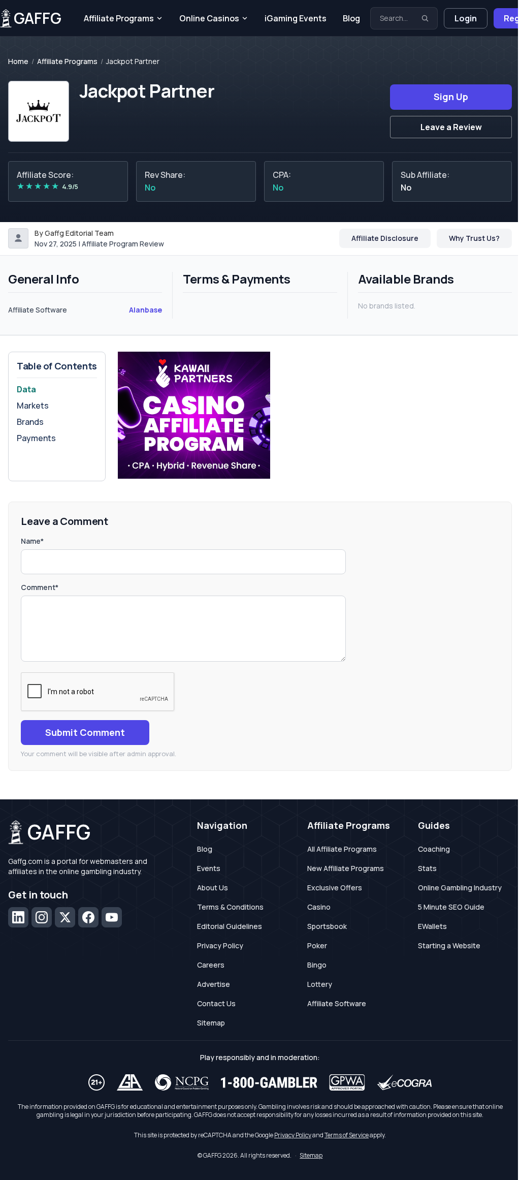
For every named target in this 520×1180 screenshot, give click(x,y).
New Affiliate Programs (345, 868)
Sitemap (211, 1023)
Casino (319, 907)
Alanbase (145, 310)
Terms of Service (346, 1135)
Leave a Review (451, 127)
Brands (30, 422)
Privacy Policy (220, 945)
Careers (210, 965)
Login (465, 18)
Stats (427, 868)
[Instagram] (41, 917)
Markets (33, 405)
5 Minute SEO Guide (451, 907)
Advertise (213, 984)
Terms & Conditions (230, 907)
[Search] (425, 18)
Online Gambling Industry (460, 887)
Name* (32, 541)
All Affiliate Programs (342, 849)
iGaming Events (296, 18)
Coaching (434, 849)
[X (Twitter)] (65, 917)
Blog (351, 18)
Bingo (317, 965)
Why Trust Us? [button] (474, 238)
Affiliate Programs (119, 18)
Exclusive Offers (334, 887)
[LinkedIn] (18, 917)
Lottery (319, 984)
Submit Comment (85, 732)
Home (18, 61)
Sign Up (451, 96)
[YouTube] (112, 917)
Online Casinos (209, 18)
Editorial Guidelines (229, 926)
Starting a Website (449, 945)
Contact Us (216, 1003)
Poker (317, 945)
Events (208, 868)
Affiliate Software (336, 1003)
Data (26, 389)
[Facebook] (88, 917)
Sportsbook (327, 926)
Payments (36, 438)
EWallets (432, 926)
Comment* (39, 587)
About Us (212, 887)
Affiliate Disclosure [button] (384, 238)
